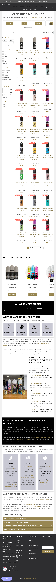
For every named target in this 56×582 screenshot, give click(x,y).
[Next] (50, 24)
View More (4, 63)
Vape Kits (18, 543)
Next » (41, 247)
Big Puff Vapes (19, 545)
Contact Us (41, 1)
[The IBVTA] (5, 570)
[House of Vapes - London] (6, 5)
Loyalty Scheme (32, 553)
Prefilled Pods (19, 548)
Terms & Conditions (33, 558)
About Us (31, 540)
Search (50, 7)
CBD (17, 557)
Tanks (17, 560)
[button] (5, 37)
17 (37, 247)
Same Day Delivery (32, 1)
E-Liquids (18, 540)
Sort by (45, 32)
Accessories (19, 555)
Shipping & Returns (33, 545)
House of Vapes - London (30, 578)
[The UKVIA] (5, 563)
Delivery (45, 1)
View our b (5, 559)
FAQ (30, 550)
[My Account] (46, 7)
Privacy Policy (32, 555)
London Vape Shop (33, 548)
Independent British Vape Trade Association (14, 568)
